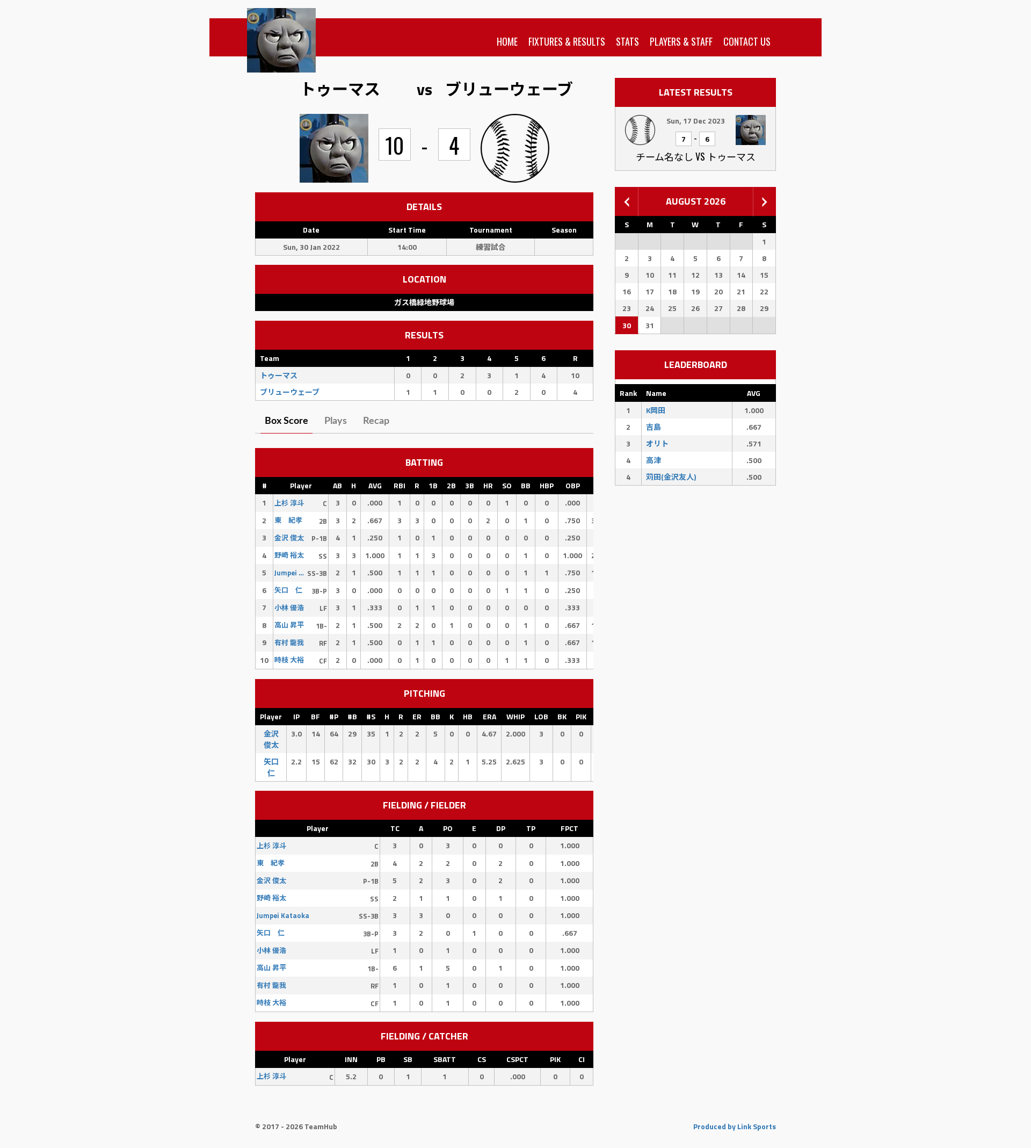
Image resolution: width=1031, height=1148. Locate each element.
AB (337, 485)
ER (417, 716)
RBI (399, 485)
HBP (547, 485)
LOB (541, 716)
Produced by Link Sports (734, 1126)
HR (488, 485)
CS (481, 1059)
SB (407, 1059)
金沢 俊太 (271, 739)
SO (507, 485)
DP (500, 828)
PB (381, 1059)
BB (526, 485)
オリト (657, 443)
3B (469, 485)
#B (352, 716)
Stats (627, 41)
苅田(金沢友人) (671, 476)
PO (448, 828)
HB (468, 716)
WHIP (515, 716)
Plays (335, 421)
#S (370, 716)
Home (507, 41)
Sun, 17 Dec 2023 (695, 120)
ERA (489, 716)
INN (351, 1059)
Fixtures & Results (566, 41)
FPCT (569, 828)
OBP (572, 485)
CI (581, 1059)
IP (296, 716)
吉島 (653, 426)
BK (562, 716)
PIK (581, 716)
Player (301, 485)
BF (315, 716)
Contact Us (747, 41)
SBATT (444, 1059)
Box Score (286, 421)
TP (530, 828)
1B (433, 485)
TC (395, 828)
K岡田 (655, 410)
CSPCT (517, 1059)
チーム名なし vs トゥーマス (696, 156)
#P (333, 716)
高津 (653, 460)
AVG (375, 485)
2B (451, 485)
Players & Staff (681, 41)
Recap (376, 421)
